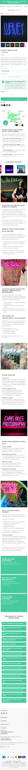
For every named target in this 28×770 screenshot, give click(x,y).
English (13, 752)
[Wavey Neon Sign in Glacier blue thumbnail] (8, 45)
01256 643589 (4, 733)
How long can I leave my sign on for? (13, 685)
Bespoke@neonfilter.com (7, 732)
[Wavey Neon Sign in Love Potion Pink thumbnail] (22, 45)
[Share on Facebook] (2, 105)
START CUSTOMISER (14, 99)
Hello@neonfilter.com (6, 739)
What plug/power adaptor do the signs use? (12, 649)
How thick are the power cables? (12, 663)
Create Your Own (17, 761)
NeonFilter (5, 52)
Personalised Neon (7, 762)
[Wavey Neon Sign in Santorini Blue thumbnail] (3, 45)
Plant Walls (15, 762)
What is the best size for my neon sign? (12, 695)
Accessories (22, 762)
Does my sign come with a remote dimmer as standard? (12, 639)
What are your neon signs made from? (12, 628)
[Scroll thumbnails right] (26, 45)
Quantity (3, 91)
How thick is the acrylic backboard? (13, 667)
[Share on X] (4, 105)
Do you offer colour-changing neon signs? (13, 658)
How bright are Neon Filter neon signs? (12, 634)
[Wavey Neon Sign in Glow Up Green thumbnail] (17, 45)
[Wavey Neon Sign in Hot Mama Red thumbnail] (12, 45)
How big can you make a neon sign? (13, 690)
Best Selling (8, 761)
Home (2, 13)
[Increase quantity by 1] (12, 94)
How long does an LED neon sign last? (12, 681)
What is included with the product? (13, 623)
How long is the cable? (9, 644)
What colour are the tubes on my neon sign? (12, 700)
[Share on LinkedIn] (7, 105)
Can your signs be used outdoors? (12, 653)
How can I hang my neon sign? (11, 676)
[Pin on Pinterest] (9, 105)
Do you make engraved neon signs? (13, 672)
